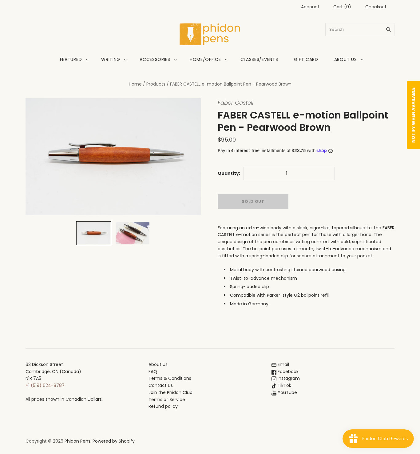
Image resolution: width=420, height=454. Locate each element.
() (342, 7)
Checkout (375, 7)
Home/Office (205, 59)
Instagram (288, 378)
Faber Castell (235, 102)
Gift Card (306, 59)
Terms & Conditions (170, 378)
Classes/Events (259, 59)
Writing (110, 59)
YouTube (286, 392)
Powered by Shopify (114, 441)
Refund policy (163, 406)
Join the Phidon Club (170, 392)
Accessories (155, 59)
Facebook (287, 371)
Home (135, 84)
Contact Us (161, 385)
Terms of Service (167, 399)
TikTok (283, 385)
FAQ (153, 371)
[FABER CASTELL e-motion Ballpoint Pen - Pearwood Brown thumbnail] (93, 233)
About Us (345, 59)
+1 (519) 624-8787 (45, 385)
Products (155, 84)
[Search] (388, 29)
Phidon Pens (77, 441)
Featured (71, 59)
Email (282, 364)
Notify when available (413, 115)
